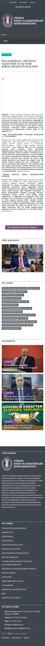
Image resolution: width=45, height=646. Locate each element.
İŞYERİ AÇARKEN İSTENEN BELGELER (15, 301)
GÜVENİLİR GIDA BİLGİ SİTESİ (13, 295)
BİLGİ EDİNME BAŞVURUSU (12, 311)
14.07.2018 (6, 54)
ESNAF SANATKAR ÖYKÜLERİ (13, 321)
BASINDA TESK (33, 288)
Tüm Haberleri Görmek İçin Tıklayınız (22, 227)
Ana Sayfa (13, 2)
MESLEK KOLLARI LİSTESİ (11, 298)
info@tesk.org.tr (17, 625)
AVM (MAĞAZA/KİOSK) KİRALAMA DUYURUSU (18, 315)
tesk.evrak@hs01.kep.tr (22, 628)
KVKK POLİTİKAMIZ (9, 318)
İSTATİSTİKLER (21, 291)
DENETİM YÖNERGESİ (10, 305)
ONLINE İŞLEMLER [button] (23, 7)
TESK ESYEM (23, 318)
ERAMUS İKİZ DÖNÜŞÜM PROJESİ (14, 325)
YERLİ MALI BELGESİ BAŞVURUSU (14, 288)
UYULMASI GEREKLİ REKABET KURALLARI (17, 308)
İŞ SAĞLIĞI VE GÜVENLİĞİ (11, 328)
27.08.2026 (8, 362)
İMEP (30, 325)
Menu (6, 41)
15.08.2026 (8, 421)
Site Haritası (23, 2)
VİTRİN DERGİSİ (8, 291)
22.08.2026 (8, 393)
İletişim (32, 2)
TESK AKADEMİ (30, 321)
